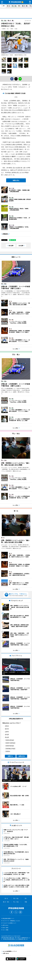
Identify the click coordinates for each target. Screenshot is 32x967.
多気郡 (7, 734)
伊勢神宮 (3, 28)
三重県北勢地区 (9, 740)
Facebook (11, 912)
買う (19, 5)
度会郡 (7, 737)
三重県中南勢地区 (10, 743)
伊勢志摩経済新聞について (8, 918)
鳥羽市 (7, 729)
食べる (8, 5)
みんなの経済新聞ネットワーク (16, 945)
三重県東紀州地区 (10, 748)
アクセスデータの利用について (9, 923)
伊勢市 (12, 28)
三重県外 (7, 751)
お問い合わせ (5, 925)
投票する (10, 756)
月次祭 (16, 28)
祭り (8, 28)
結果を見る (22, 756)
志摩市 (7, 731)
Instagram (20, 912)
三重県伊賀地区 (9, 746)
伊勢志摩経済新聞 (15, 2)
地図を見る (16, 180)
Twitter (16, 912)
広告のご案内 (5, 927)
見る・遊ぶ (14, 5)
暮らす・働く (25, 5)
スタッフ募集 (5, 929)
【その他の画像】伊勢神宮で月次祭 (14, 93)
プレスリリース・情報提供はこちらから (11, 920)
